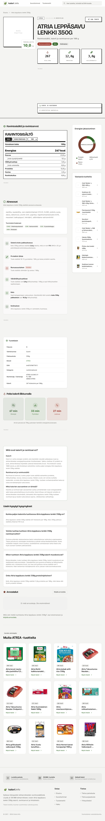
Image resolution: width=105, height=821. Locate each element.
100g (8, 139)
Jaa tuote (94, 19)
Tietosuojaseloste (88, 797)
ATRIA (28, 361)
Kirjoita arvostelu (60, 592)
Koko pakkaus (19, 139)
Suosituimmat (35, 3)
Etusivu (5, 12)
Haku (58, 804)
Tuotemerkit (46, 3)
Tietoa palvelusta (88, 793)
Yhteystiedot (87, 801)
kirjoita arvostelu (9, 617)
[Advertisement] (69, 84)
